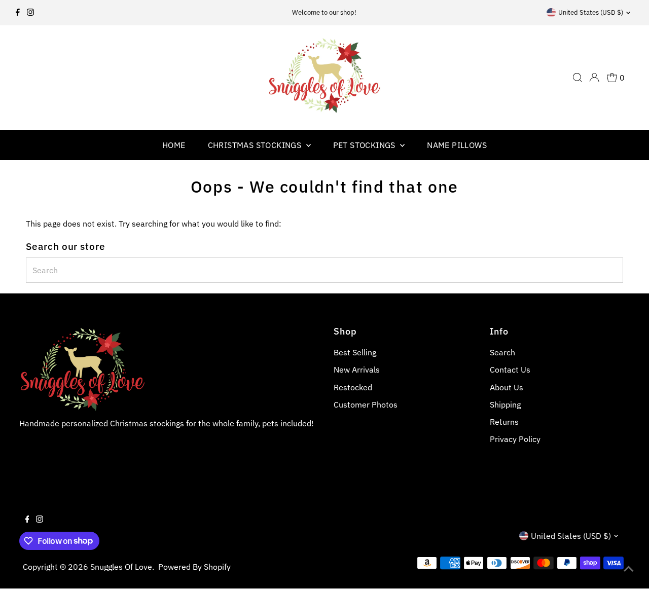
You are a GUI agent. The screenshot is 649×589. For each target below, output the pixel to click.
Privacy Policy (515, 439)
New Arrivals (357, 369)
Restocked (353, 387)
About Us (506, 387)
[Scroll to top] (629, 569)
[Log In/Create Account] (594, 77)
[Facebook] (17, 13)
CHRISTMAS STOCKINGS (256, 145)
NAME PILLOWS (457, 145)
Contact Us (510, 369)
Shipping (505, 404)
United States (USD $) (590, 12)
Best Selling (355, 352)
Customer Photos (366, 404)
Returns (504, 422)
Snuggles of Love (121, 567)
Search (502, 352)
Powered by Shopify (194, 567)
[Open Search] (577, 77)
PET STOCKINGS (365, 145)
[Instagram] (30, 13)
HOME (174, 145)
